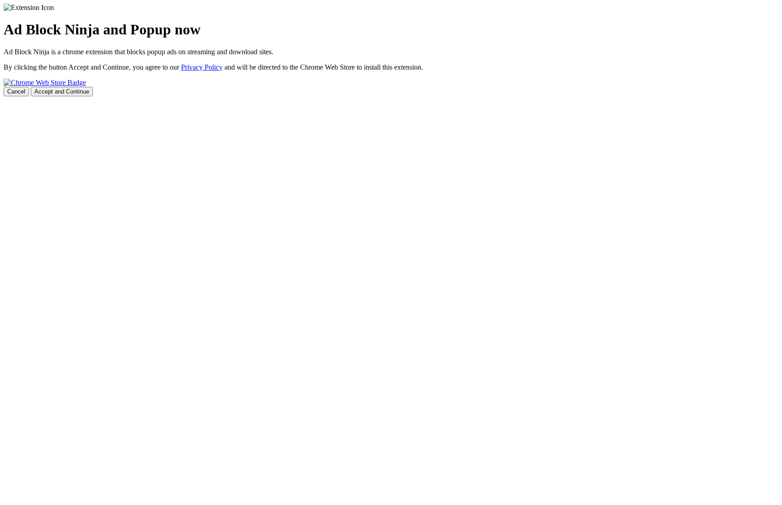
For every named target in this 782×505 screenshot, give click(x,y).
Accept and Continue (61, 91)
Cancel (16, 91)
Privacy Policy (202, 67)
